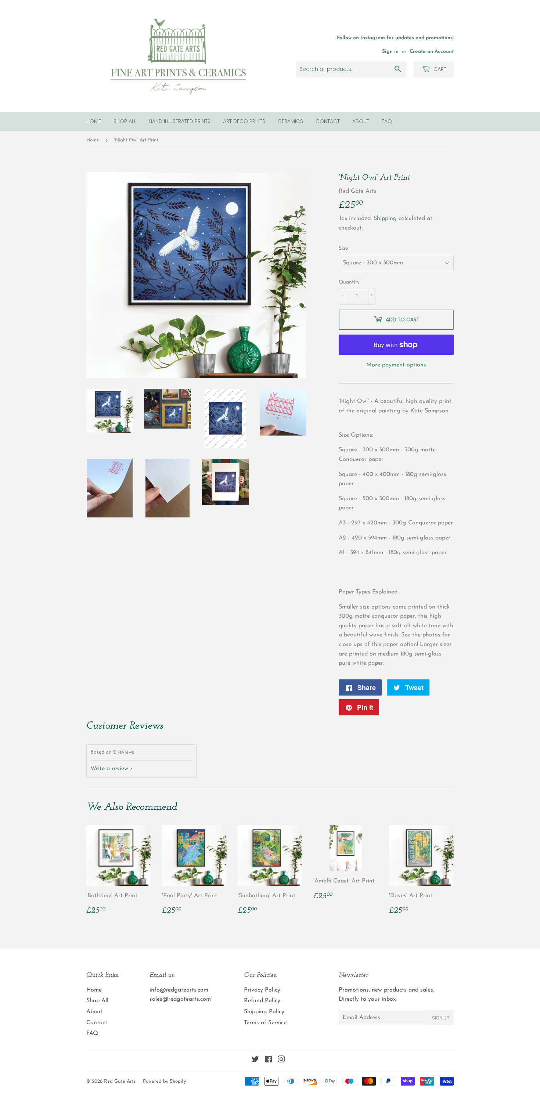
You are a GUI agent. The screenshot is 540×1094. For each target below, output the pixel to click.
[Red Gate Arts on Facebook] (268, 1061)
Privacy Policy (262, 990)
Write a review (109, 769)
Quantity (349, 282)
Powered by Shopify (164, 1081)
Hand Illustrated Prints (179, 121)
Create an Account (432, 51)
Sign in (390, 51)
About (360, 121)
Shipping (385, 218)
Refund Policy (262, 1001)
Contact (328, 121)
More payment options (396, 365)
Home (93, 121)
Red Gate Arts (120, 1081)
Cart (439, 69)
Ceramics (290, 121)
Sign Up (440, 1018)
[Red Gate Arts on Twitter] (255, 1061)
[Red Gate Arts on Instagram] (281, 1061)
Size (343, 248)
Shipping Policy (264, 1012)
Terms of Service (265, 1023)
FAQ (387, 121)
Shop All (125, 121)
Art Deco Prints (244, 121)
